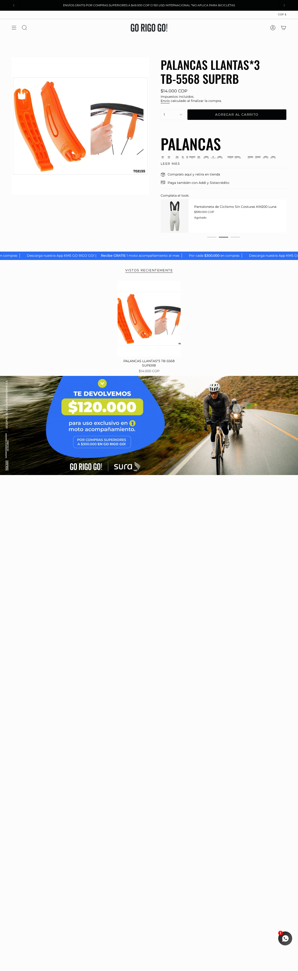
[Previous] (14, 5)
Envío (165, 101)
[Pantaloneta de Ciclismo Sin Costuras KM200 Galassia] (194, 216)
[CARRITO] (283, 27)
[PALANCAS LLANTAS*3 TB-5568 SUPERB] (149, 319)
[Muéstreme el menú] (14, 27)
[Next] (284, 5)
